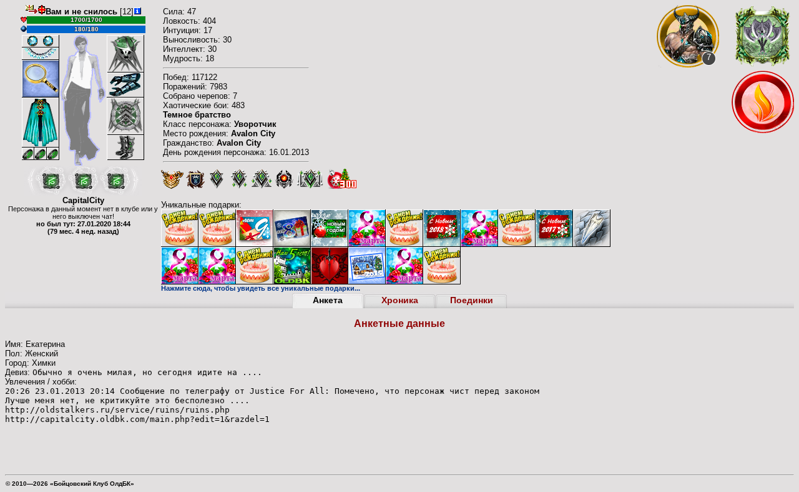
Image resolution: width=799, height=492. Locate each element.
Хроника (399, 300)
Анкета (328, 300)
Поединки (471, 300)
